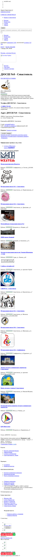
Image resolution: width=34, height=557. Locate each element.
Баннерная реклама (9, 474)
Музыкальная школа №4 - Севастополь (12, 204)
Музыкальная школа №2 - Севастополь (12, 311)
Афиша (6, 25)
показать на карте (6, 135)
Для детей (7, 67)
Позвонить (4, 138)
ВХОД (2, 47)
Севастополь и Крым (10, 506)
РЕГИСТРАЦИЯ (10, 47)
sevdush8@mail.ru (10, 124)
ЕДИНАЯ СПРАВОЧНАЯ (8, 14)
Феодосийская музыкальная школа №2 (12, 224)
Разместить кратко (9, 483)
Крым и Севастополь (10, 17)
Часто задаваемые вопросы (11, 475)
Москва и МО (8, 498)
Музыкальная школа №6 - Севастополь (12, 327)
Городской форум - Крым (11, 455)
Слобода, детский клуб (7, 266)
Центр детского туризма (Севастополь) (12, 388)
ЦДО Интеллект (5, 426)
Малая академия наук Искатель (10, 164)
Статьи (6, 23)
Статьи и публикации (10, 453)
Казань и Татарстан (9, 501)
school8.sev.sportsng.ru (10, 126)
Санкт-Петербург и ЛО (10, 504)
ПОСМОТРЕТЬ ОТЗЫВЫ (8, 78)
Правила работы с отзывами (15, 514)
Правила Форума (12, 515)
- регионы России (8, 53)
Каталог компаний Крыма (11, 450)
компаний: (11, 42)
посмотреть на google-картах (9, 136)
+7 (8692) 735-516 (6, 106)
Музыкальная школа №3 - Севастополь (12, 186)
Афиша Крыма (8, 452)
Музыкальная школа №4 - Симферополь (13, 350)
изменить (5, 12)
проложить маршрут (23, 136)
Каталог (6, 20)
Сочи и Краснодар (9, 500)
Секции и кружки (9, 68)
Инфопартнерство (9, 466)
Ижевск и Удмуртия (9, 503)
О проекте (7, 464)
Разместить (7, 22)
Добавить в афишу (9, 484)
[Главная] (4, 64)
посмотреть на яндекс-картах (19, 135)
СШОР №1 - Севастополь (8, 288)
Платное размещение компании (13, 472)
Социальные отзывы (9, 444)
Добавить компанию (10, 481)
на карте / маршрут (6, 133)
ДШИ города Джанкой (7, 237)
